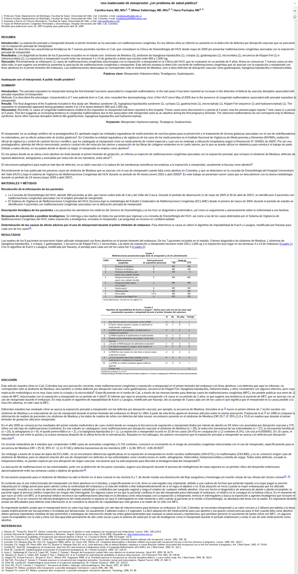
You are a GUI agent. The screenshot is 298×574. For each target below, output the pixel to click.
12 (265, 412)
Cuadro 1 (286, 243)
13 (198, 460)
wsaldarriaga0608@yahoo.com (131, 18)
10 (30, 228)
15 (285, 476)
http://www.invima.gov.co (140, 534)
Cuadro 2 (138, 246)
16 (289, 476)
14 (85, 470)
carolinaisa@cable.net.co (129, 16)
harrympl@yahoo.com (109, 21)
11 (225, 408)
